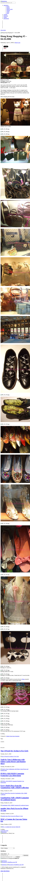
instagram (5, 15)
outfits (7, 12)
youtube (5, 14)
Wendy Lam (17, 42)
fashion (8, 8)
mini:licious (6, 18)
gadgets (8, 10)
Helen (23, 679)
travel (7, 13)
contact (5, 17)
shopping (17, 736)
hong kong (12, 736)
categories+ (6, 5)
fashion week (9, 9)
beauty (7, 6)
